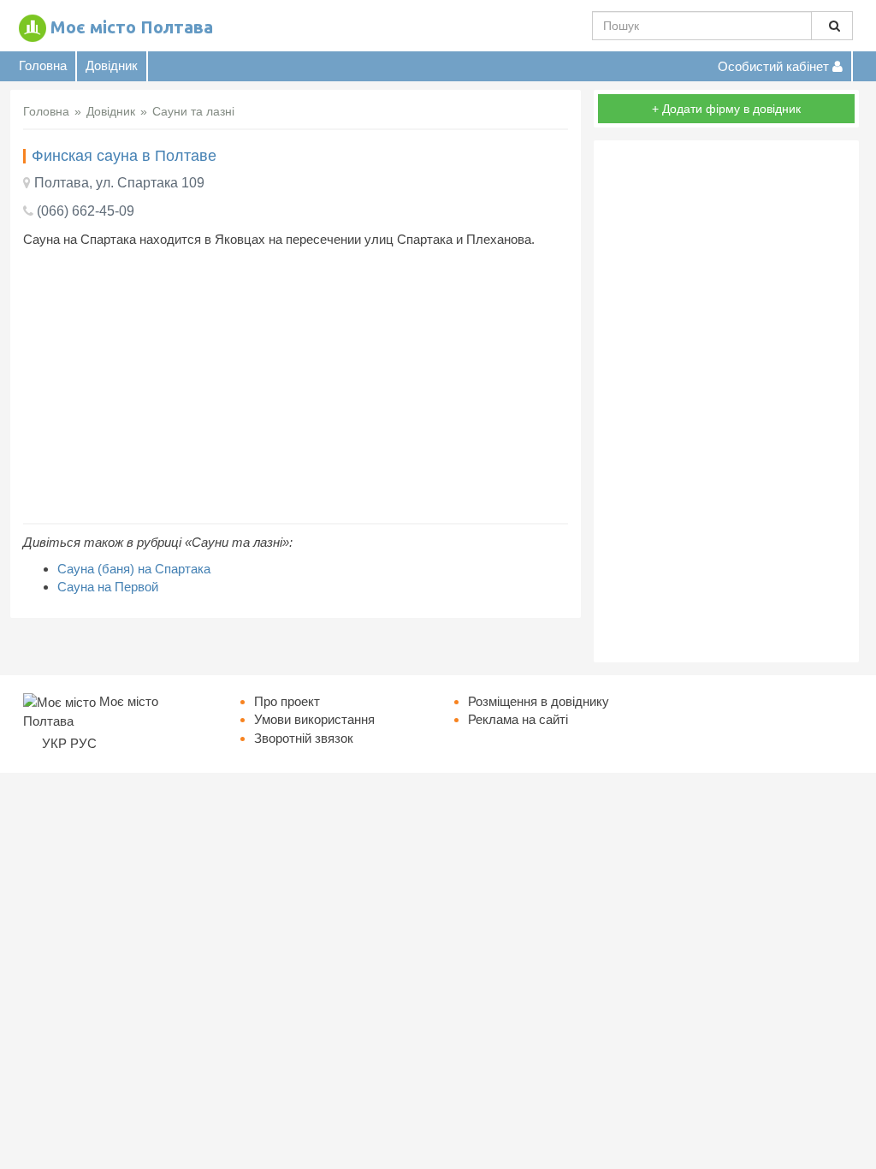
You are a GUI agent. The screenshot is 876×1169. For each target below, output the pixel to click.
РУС (83, 743)
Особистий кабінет (775, 66)
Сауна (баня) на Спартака (133, 568)
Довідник (112, 65)
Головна (43, 65)
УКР (54, 743)
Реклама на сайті (518, 719)
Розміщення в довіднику (538, 701)
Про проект (287, 701)
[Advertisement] (295, 386)
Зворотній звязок (303, 738)
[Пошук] (832, 25)
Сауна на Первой (107, 586)
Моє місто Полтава (131, 27)
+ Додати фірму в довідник (726, 109)
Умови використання (314, 719)
